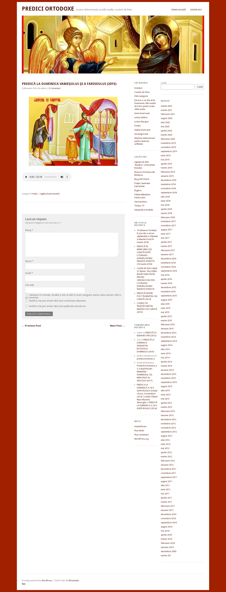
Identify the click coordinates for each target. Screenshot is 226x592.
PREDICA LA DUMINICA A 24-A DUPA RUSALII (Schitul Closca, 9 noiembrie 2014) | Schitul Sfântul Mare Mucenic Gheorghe (147, 393)
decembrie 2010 (168, 514)
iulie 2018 (165, 196)
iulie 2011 (165, 485)
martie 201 (166, 555)
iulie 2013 (165, 390)
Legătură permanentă (50, 194)
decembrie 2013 (168, 374)
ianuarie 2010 (167, 547)
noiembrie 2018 (168, 184)
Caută (163, 83)
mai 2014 (165, 357)
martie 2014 (166, 366)
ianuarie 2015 (167, 328)
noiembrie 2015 (168, 291)
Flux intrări (139, 430)
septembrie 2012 (169, 431)
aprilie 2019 (166, 164)
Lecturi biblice (140, 117)
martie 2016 (166, 283)
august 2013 (166, 386)
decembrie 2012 (168, 419)
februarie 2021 (168, 114)
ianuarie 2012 (167, 465)
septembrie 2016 (169, 271)
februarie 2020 (168, 139)
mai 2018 (165, 205)
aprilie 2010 (166, 535)
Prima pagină (178, 9)
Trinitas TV (139, 205)
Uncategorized (141, 134)
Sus (23, 584)
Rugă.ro (138, 190)
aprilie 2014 (166, 361)
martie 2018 (166, 213)
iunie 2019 (165, 155)
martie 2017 (166, 246)
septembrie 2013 (169, 382)
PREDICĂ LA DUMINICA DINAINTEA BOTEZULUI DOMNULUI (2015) (146, 345)
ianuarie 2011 (167, 510)
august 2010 (166, 526)
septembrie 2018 (169, 192)
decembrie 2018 (168, 180)
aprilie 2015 (166, 316)
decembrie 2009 (168, 551)
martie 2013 (166, 407)
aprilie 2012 (166, 452)
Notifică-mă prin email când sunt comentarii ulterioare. (57, 300)
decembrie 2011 (168, 469)
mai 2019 (165, 159)
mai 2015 (165, 312)
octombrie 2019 (168, 147)
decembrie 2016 (168, 258)
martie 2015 (166, 320)
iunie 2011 (165, 489)
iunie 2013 (165, 394)
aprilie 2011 (166, 498)
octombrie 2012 (168, 427)
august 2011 (166, 481)
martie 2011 (166, 502)
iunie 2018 (165, 201)
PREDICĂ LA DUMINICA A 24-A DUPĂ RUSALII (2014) (147, 405)
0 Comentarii (55, 88)
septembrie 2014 (169, 341)
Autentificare (140, 426)
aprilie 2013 (166, 403)
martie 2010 (166, 539)
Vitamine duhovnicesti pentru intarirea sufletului (144, 141)
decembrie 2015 (168, 287)
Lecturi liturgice (141, 121)
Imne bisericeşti (142, 113)
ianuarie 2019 (167, 176)
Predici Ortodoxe (48, 8)
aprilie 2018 (166, 209)
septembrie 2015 (169, 295)
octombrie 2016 (168, 267)
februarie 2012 (168, 460)
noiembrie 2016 (168, 262)
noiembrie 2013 (168, 378)
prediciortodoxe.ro (146, 358)
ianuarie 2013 (167, 415)
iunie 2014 (165, 353)
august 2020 (166, 118)
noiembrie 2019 (168, 143)
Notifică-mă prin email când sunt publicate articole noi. (57, 306)
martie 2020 (166, 135)
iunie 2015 (165, 308)
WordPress (47, 580)
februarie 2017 (168, 250)
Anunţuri (138, 88)
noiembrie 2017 (168, 221)
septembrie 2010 (169, 522)
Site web (29, 285)
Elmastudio (74, 580)
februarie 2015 (168, 324)
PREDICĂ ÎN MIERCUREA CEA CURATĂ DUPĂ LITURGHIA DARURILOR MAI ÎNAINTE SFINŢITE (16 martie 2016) (146, 255)
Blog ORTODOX (141, 179)
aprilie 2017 (166, 242)
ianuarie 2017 (167, 254)
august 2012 (166, 436)
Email (29, 273)
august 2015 (166, 300)
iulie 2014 (165, 349)
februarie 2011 (168, 506)
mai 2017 (165, 238)
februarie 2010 (168, 543)
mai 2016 (165, 275)
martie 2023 (166, 106)
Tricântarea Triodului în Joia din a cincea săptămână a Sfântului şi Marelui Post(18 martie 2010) (147, 236)
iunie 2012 (165, 444)
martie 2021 (166, 110)
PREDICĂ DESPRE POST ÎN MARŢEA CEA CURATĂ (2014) (147, 296)
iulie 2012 (165, 440)
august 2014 (166, 345)
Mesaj (29, 230)
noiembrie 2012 (168, 423)
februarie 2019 (168, 172)
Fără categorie (141, 96)
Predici (35, 194)
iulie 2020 (165, 122)
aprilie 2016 (166, 279)
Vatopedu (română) (143, 210)
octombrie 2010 (168, 518)
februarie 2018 (168, 217)
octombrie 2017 (168, 225)
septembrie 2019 (169, 151)
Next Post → (117, 325)
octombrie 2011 (168, 473)
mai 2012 (165, 448)
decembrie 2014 (168, 333)
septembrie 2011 (169, 477)
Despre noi (196, 9)
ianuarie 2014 (167, 370)
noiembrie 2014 (168, 337)
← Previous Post (31, 325)
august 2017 (166, 229)
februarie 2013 (168, 411)
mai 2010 (165, 531)
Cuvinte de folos (142, 92)
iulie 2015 (165, 304)
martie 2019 (166, 167)
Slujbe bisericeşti (142, 130)
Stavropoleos (140, 201)
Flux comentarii (141, 434)
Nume (29, 261)
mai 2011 (165, 493)
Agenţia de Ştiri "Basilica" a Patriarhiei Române (144, 165)
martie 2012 (166, 456)
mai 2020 (165, 126)
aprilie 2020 (166, 130)
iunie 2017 (165, 234)
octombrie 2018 (168, 188)
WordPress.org (141, 439)
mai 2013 (165, 399)
